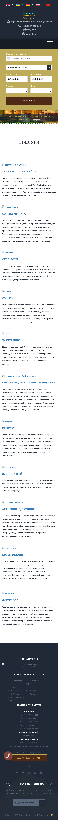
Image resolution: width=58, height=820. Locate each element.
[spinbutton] (15, 90)
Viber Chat (31, 34)
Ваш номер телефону (16, 54)
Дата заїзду (12, 74)
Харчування (16, 691)
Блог (32, 687)
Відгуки (33, 691)
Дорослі (10, 86)
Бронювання (16, 680)
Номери (14, 687)
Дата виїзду (36, 74)
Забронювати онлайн (29, 758)
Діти (32, 86)
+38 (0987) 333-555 (31, 26)
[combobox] (9, 58)
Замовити (29, 100)
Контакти (34, 694)
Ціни (12, 684)
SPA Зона (15, 694)
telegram (31, 29)
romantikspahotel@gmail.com (29, 752)
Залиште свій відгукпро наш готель (30, 665)
